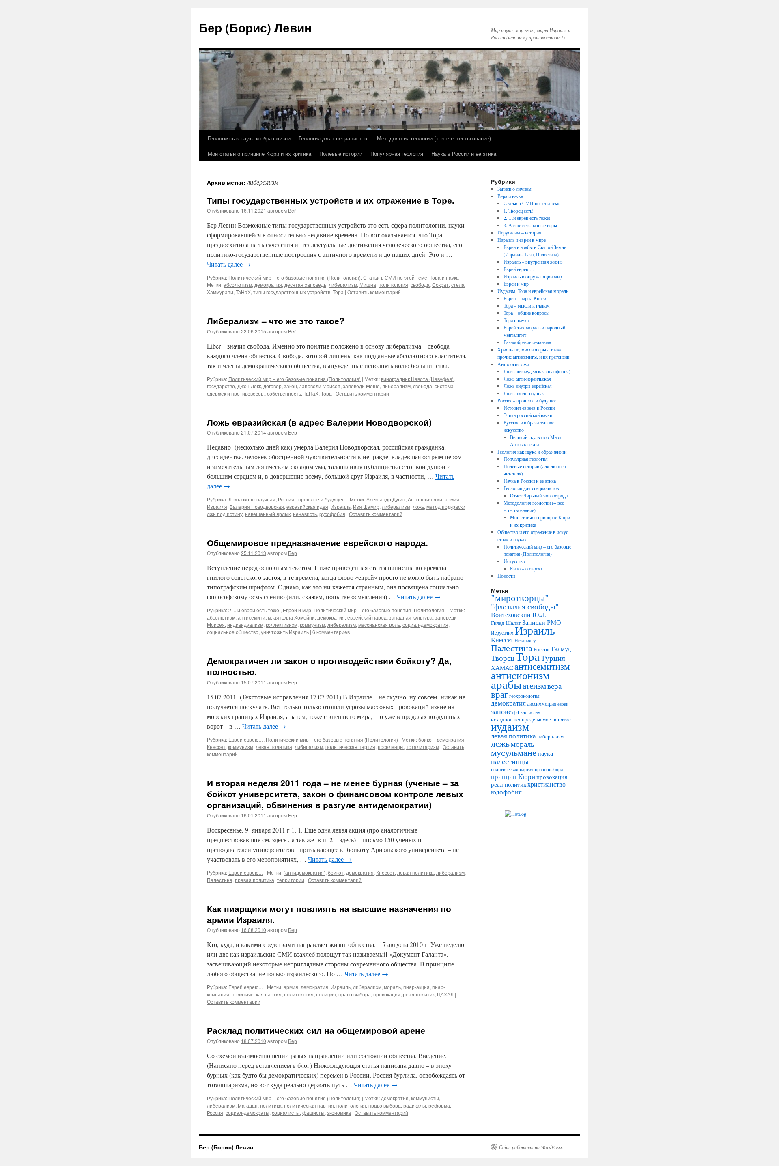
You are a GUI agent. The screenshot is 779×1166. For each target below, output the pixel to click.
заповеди (505, 711)
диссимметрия (541, 703)
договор (272, 386)
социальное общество (232, 631)
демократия (268, 284)
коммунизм (312, 624)
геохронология (524, 696)
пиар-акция (416, 986)
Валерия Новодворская (257, 506)
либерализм (343, 284)
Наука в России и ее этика (463, 153)
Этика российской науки (528, 415)
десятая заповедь (305, 284)
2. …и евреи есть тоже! (527, 218)
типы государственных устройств (291, 291)
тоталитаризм (422, 746)
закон (290, 386)
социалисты (286, 1112)
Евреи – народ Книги (525, 298)
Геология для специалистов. (334, 138)
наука (545, 753)
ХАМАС (502, 667)
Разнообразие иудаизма (527, 342)
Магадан (248, 1105)
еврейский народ (367, 617)
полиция (326, 994)
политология (393, 284)
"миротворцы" (520, 597)
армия (291, 986)
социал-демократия (425, 624)
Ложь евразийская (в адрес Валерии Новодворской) (319, 422)
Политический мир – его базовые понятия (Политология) (294, 277)
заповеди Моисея (319, 386)
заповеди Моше (361, 386)
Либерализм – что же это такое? (275, 320)
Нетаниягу (525, 640)
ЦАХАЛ (445, 994)
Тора (338, 291)
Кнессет (216, 746)
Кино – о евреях (526, 568)
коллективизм (281, 624)
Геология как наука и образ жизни (249, 138)
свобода (420, 284)
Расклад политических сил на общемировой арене (316, 1030)
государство (221, 386)
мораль (392, 986)
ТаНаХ (243, 291)
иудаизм (510, 726)
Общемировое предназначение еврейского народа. (317, 542)
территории (290, 879)
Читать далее (229, 264)
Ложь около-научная (251, 499)
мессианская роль (379, 624)
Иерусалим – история (519, 232)
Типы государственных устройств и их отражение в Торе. (330, 200)
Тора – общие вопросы (526, 313)
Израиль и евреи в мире (521, 240)
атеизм (534, 685)
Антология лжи (425, 499)
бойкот (426, 739)
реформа (439, 1105)
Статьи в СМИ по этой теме (395, 277)
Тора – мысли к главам (527, 305)
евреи (562, 704)
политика (271, 1105)
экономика (339, 1112)
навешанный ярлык (268, 513)
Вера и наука (510, 196)
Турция (553, 658)
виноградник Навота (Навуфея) (417, 378)
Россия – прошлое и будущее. (527, 400)
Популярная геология (396, 153)
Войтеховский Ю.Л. (519, 615)
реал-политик (419, 994)
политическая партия (350, 746)
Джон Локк (249, 386)
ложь (418, 506)
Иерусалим (502, 632)
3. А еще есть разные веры (530, 225)
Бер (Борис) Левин (255, 27)
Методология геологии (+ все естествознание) (434, 138)
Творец (502, 658)
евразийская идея (307, 506)
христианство (546, 784)
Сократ (440, 284)
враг (499, 694)
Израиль (341, 506)
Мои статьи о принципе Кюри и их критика (259, 153)
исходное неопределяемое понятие (531, 719)
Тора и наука (444, 277)
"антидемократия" (304, 872)
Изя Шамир (366, 506)
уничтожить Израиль (285, 631)
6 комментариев (331, 631)
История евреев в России (529, 407)
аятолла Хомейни (294, 617)
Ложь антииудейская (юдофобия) (537, 371)
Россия (215, 1112)
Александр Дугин (385, 499)
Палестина (219, 879)
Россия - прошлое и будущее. (312, 499)
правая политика (254, 879)
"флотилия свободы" (525, 606)
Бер (292, 432)
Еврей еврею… (245, 739)
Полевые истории (340, 153)
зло (524, 712)
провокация (386, 994)
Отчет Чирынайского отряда (539, 495)
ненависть (305, 513)
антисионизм (520, 675)
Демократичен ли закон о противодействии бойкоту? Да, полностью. (329, 666)
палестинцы (510, 761)
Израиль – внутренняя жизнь (533, 261)
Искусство (514, 561)
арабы (506, 684)
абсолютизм (238, 284)
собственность (284, 393)
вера (554, 686)
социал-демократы (247, 1112)
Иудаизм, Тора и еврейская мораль (532, 291)
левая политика (274, 746)
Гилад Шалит (506, 622)
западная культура (411, 617)
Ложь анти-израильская (527, 378)
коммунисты (425, 1098)
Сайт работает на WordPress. (531, 1147)
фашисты (313, 1112)
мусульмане (513, 752)
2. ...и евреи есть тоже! (254, 610)
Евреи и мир (297, 610)
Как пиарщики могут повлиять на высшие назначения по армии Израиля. (329, 913)
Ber (292, 210)
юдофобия (506, 791)
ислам (535, 712)
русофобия (332, 513)
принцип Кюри (513, 776)
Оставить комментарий (374, 291)
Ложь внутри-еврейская (528, 386)
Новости (506, 575)
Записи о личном (514, 188)
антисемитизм (254, 617)
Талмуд (561, 649)
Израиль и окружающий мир (533, 276)
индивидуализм (245, 624)
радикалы (414, 1105)
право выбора (354, 994)
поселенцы (391, 746)
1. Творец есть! (519, 210)
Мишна (367, 284)
